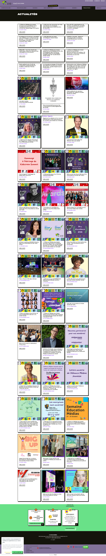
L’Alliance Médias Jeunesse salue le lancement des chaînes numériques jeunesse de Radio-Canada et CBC (53, 315)
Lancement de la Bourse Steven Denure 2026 (74, 140)
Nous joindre (21, 3)
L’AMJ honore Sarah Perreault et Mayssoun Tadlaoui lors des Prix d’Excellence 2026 (28, 141)
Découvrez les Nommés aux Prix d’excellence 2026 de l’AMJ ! (77, 175)
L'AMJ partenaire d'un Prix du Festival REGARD (52, 175)
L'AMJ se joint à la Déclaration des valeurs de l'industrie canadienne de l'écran (28, 480)
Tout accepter (17, 552)
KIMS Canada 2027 (48, 7)
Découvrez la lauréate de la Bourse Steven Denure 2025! (76, 495)
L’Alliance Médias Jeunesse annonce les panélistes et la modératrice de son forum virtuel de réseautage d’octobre (29, 26)
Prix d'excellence (21, 7)
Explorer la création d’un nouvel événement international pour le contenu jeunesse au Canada (53, 119)
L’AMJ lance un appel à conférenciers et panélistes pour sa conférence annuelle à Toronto (76, 460)
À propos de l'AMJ (5, 7)
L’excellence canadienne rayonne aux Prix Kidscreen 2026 (51, 208)
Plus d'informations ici (53, 524)
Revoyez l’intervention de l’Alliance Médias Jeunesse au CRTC (52, 459)
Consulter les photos (36, 523)
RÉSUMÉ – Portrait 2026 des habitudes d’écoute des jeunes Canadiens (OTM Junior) (28, 51)
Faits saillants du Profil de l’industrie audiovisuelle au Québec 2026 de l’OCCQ (27, 65)
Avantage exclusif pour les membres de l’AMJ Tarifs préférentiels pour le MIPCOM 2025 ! (76, 350)
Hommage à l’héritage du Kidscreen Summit (27, 175)
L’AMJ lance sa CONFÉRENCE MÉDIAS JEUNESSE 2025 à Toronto (52, 280)
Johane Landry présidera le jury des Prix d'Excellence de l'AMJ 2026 (29, 243)
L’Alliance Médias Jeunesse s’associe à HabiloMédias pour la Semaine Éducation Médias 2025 (76, 423)
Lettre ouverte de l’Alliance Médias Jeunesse (75, 386)
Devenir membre (89, 0)
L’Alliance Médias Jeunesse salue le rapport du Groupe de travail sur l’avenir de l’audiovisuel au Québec (52, 387)
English (103, 0)
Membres (74, 7)
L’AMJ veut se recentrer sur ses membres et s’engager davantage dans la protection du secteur (52, 26)
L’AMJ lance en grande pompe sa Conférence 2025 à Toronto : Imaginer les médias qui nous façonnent (53, 423)
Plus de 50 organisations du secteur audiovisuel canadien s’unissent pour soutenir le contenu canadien (76, 26)
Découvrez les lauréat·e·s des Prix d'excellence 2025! (52, 495)
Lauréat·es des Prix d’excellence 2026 (26, 102)
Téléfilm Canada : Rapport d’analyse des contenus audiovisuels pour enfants (75, 38)
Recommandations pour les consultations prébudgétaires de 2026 (52, 106)
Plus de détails (70, 528)
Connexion (97, 0)
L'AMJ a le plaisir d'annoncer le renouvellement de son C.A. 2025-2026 (28, 314)
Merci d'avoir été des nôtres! (28, 278)
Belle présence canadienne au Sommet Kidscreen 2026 (76, 208)
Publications (86, 7)
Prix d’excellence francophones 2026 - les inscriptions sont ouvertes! (76, 243)
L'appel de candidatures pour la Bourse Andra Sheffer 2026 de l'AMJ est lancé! (29, 387)
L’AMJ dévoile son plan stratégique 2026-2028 (50, 37)
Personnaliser (8, 552)
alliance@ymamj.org (56, 537)
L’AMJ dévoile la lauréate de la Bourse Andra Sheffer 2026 (76, 279)
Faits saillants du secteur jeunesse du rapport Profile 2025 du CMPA (75, 92)
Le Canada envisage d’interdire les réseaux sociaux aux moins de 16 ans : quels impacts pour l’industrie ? (52, 66)
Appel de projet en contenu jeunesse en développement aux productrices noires (28, 459)
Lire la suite (22, 31)
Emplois (99, 7)
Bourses (35, 7)
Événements (62, 7)
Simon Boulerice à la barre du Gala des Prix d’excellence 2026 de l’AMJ (29, 208)
